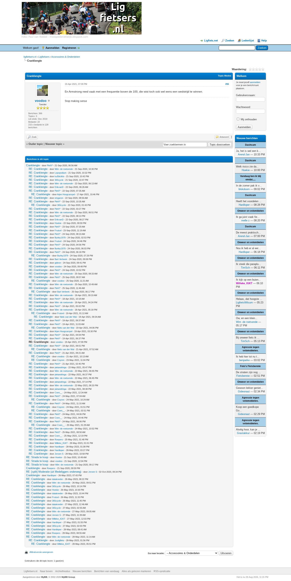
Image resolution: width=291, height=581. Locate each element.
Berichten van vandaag (106, 571)
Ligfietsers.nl (30, 571)
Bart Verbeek (61, 259)
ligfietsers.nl (30, 56)
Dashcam (250, 144)
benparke (244, 360)
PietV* (50, 165)
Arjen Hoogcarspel (66, 194)
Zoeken (229, 40)
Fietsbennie (243, 375)
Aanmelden (52, 47)
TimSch (245, 267)
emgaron (59, 198)
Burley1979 (60, 237)
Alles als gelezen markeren (136, 571)
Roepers (59, 439)
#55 (227, 84)
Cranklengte (33, 165)
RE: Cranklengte (38, 168)
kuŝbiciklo (59, 176)
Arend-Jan (244, 154)
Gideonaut (244, 391)
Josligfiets (59, 540)
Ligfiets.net (211, 40)
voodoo (41, 100)
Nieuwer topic (53, 143)
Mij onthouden (248, 119)
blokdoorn (244, 189)
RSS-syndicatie (162, 571)
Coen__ (58, 392)
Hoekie (58, 223)
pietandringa (60, 367)
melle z (245, 220)
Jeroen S (59, 454)
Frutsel (58, 230)
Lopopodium (60, 173)
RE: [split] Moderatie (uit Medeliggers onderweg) (53, 471)
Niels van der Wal (68, 317)
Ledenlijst (248, 40)
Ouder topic (36, 143)
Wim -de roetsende (64, 169)
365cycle (59, 180)
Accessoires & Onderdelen (65, 56)
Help (264, 40)
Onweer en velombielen (250, 210)
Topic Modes (224, 76)
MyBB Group (68, 577)
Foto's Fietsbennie (250, 366)
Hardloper (59, 446)
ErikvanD (59, 187)
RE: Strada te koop (37, 457)
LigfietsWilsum (244, 302)
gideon (58, 263)
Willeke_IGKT (61, 443)
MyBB (44, 577)
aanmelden (255, 82)
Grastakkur (243, 433)
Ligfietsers (43, 56)
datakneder (57, 479)
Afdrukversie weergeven (41, 552)
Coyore (60, 360)
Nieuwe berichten (82, 571)
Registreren (69, 47)
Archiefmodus (62, 571)
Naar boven (46, 571)
